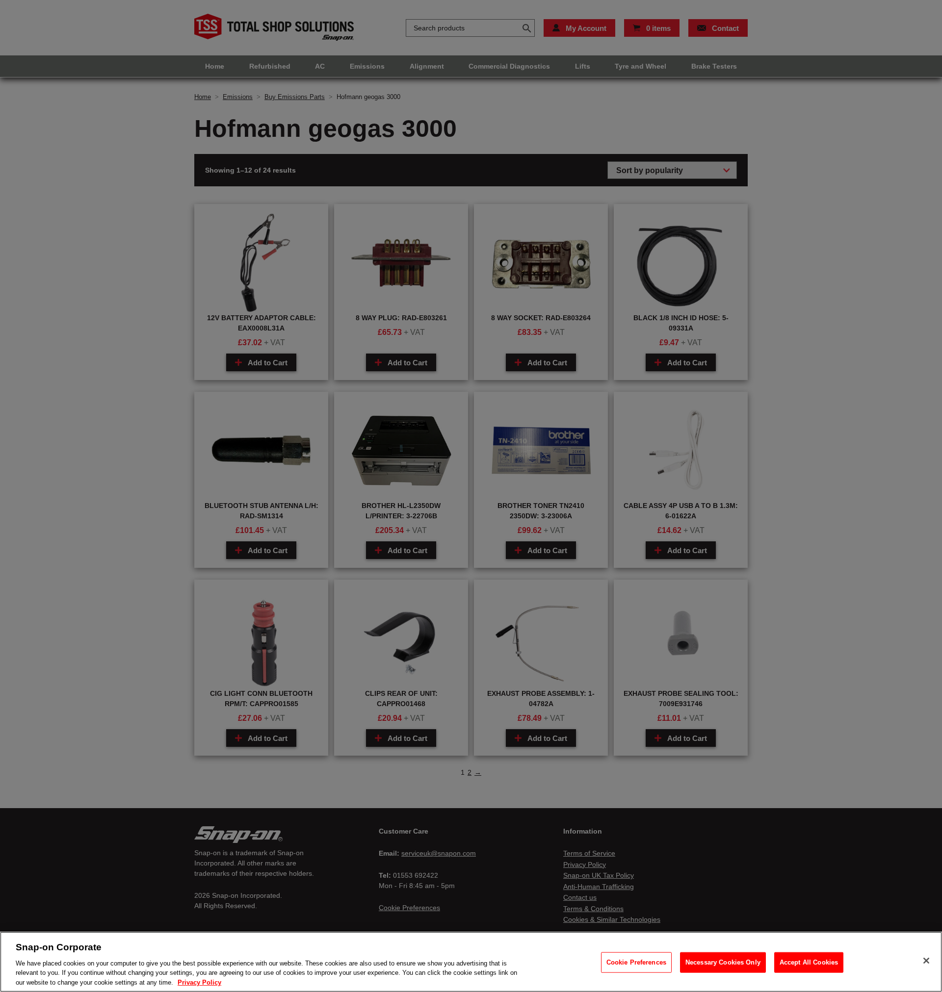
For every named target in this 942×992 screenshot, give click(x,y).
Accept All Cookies (809, 962)
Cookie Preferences (636, 962)
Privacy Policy (199, 982)
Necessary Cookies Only (722, 962)
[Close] (926, 960)
